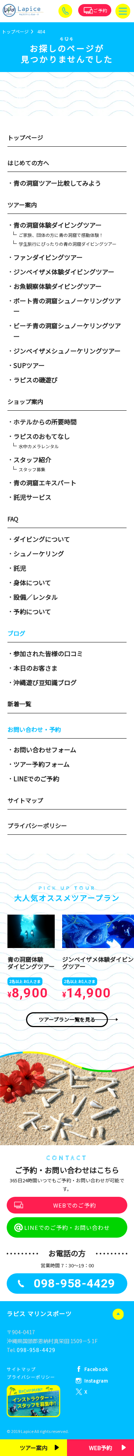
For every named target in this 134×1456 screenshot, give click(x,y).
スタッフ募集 (32, 469)
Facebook (96, 1369)
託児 (19, 568)
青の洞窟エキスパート (44, 482)
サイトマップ (25, 800)
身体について (32, 582)
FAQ (12, 518)
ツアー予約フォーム (41, 764)
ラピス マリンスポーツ (39, 1313)
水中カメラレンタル (39, 446)
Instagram (96, 1380)
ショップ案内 (25, 401)
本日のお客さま (35, 667)
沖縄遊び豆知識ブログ (45, 682)
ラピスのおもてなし (41, 436)
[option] (31, 958)
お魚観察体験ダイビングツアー (57, 286)
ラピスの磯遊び (35, 379)
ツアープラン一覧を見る (67, 1019)
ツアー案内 (22, 204)
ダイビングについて (41, 539)
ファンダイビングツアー (48, 257)
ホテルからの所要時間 (45, 421)
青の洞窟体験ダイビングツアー (57, 224)
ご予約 (100, 10)
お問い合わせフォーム (44, 749)
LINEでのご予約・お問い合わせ (67, 1227)
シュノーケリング (38, 553)
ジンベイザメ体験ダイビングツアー (63, 271)
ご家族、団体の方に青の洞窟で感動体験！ (61, 235)
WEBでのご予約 (74, 1205)
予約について (32, 611)
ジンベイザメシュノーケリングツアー (67, 350)
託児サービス (32, 497)
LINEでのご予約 (36, 778)
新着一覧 (19, 703)
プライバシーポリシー (37, 825)
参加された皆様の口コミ (48, 653)
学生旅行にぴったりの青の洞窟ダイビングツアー (68, 244)
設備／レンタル (35, 597)
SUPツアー (29, 365)
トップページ (25, 137)
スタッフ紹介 (32, 459)
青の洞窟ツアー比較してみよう (57, 183)
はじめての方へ (28, 162)
